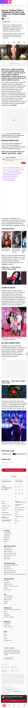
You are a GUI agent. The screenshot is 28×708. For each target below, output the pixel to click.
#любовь (15, 176)
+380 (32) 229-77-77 (10, 689)
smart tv (6, 671)
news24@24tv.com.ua (6, 481)
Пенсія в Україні (7, 589)
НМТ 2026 (6, 613)
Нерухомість (7, 621)
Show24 (3, 5)
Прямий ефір (7, 536)
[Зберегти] (24, 42)
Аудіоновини (7, 539)
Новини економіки (9, 578)
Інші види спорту (7, 640)
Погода (5, 541)
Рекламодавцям (5, 512)
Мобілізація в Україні (9, 563)
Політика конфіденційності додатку (20, 502)
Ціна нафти (6, 580)
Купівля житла (7, 625)
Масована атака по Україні (10, 555)
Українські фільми (8, 597)
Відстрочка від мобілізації (10, 572)
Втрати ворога (7, 558)
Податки (6, 587)
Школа (5, 611)
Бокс (5, 633)
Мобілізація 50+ (7, 566)
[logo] (8, 2)
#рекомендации (8, 174)
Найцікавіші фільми (8, 596)
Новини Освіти (8, 607)
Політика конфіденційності (5, 517)
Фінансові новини (8, 584)
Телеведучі (4, 510)
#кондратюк (6, 173)
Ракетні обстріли (7, 547)
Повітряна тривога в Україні (10, 553)
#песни (5, 176)
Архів (16, 518)
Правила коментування (20, 507)
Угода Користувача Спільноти (19, 505)
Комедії (5, 601)
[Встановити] (14, 699)
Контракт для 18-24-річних (10, 570)
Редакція (3, 503)
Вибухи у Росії (7, 556)
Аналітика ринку (7, 623)
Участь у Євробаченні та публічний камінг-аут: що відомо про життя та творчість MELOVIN (13, 135)
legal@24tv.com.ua (17, 691)
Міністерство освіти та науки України (12, 609)
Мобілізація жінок (8, 568)
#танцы (9, 176)
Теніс (5, 636)
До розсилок (8, 658)
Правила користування (6, 514)
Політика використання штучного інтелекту (7, 520)
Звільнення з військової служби (11, 565)
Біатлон (5, 638)
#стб (16, 173)
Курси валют (7, 582)
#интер (13, 173)
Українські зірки (9, 5)
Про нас (3, 501)
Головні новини (7, 532)
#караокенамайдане (14, 171)
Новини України (7, 534)
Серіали (5, 603)
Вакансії (16, 514)
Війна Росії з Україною (10, 546)
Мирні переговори (8, 551)
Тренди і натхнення (8, 626)
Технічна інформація (19, 509)
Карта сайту (17, 520)
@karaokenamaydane (9, 167)
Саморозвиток (7, 615)
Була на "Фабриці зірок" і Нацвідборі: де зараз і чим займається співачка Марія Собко (20, 5)
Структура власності (19, 516)
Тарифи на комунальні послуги (11, 586)
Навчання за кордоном (9, 616)
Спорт (5, 631)
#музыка (15, 174)
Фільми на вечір (7, 599)
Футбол (5, 635)
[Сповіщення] (26, 2)
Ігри (16, 523)
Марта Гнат (7, 18)
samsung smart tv (15, 671)
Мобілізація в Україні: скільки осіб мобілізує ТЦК (15, 574)
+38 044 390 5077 (18, 481)
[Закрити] (25, 697)
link (15, 486)
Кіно (5, 594)
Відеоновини (7, 537)
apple (15, 667)
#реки (20, 173)
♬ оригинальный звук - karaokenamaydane (11, 178)
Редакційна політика (6, 505)
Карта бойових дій (8, 549)
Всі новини (7, 530)
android (6, 667)
